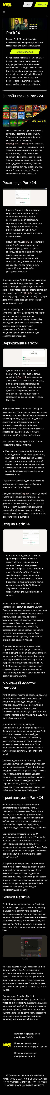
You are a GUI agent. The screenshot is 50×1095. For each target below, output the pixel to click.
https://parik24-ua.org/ (17, 143)
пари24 (25, 493)
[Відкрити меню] (4, 11)
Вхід (28, 5)
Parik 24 (22, 377)
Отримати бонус (25, 52)
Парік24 (28, 293)
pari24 (27, 242)
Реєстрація (41, 5)
